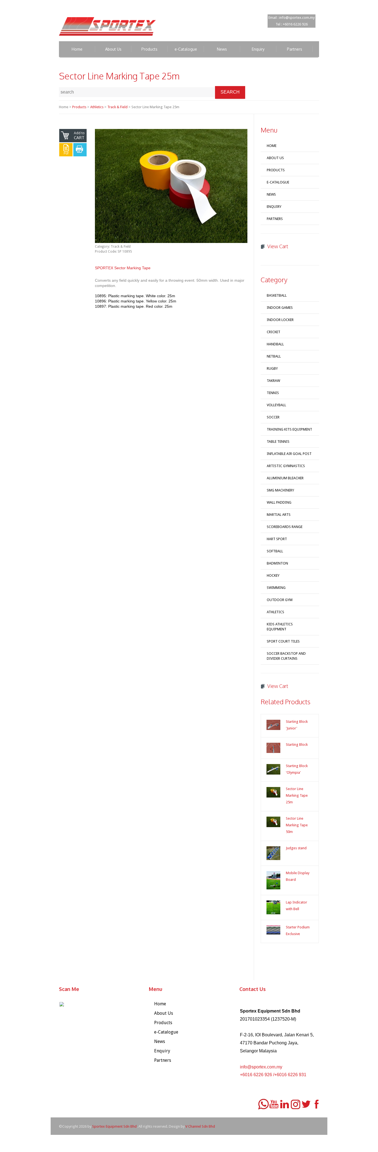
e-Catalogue (278, 182)
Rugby (272, 368)
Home (271, 146)
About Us (275, 158)
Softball (275, 551)
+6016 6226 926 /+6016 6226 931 (273, 1074)
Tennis (273, 393)
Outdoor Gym (279, 600)
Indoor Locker (280, 320)
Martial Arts (279, 514)
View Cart (277, 246)
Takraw (273, 381)
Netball (274, 356)
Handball (275, 344)
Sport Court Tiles (283, 641)
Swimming (276, 588)
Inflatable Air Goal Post (289, 454)
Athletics (96, 107)
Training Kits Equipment (289, 429)
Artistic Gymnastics (286, 466)
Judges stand (296, 848)
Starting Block (297, 744)
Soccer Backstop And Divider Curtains (286, 656)
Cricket (273, 332)
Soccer (273, 417)
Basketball (277, 295)
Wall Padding (279, 502)
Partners (275, 219)
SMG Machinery (280, 490)
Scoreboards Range (284, 527)
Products (79, 107)
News (271, 194)
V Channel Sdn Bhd (200, 1126)
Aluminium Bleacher (285, 478)
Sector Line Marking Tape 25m (297, 795)
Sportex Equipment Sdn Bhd (114, 1126)
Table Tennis (278, 441)
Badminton (277, 563)
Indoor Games (280, 308)
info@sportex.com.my (261, 1067)
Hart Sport (277, 539)
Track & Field (117, 107)
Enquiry (274, 206)
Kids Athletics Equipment (280, 626)
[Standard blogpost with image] (273, 725)
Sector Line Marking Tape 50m (297, 825)
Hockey (273, 575)
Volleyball (276, 405)
